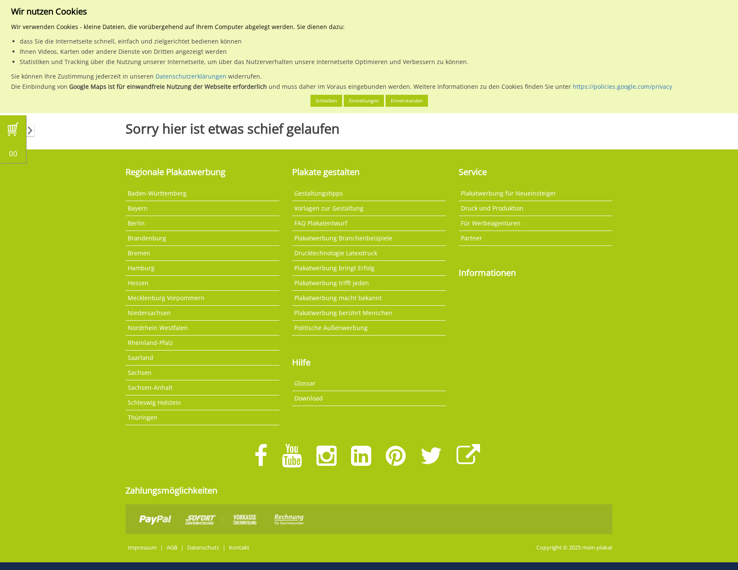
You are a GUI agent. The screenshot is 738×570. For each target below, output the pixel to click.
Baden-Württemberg (157, 193)
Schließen (326, 100)
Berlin (136, 223)
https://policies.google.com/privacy (622, 86)
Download (308, 398)
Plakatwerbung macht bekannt (338, 298)
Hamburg (141, 268)
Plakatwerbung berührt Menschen (343, 313)
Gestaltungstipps (318, 193)
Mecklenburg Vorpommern (166, 298)
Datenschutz (203, 547)
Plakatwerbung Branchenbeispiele (343, 238)
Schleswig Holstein (154, 402)
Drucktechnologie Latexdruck (335, 253)
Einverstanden (407, 100)
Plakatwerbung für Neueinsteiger (508, 193)
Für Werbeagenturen (491, 223)
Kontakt (239, 547)
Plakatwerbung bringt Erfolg (334, 268)
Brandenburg (147, 238)
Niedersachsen (149, 313)
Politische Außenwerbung (331, 328)
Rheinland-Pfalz (150, 343)
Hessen (138, 283)
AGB (172, 547)
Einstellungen (364, 100)
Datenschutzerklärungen (190, 76)
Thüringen (143, 417)
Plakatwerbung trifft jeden (331, 283)
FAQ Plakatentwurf (320, 223)
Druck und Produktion (492, 208)
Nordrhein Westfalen (158, 328)
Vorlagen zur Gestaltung (328, 208)
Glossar (305, 383)
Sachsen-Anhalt (150, 387)
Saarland (140, 358)
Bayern (138, 208)
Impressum (142, 547)
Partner (471, 238)
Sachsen (140, 372)
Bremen (139, 253)
